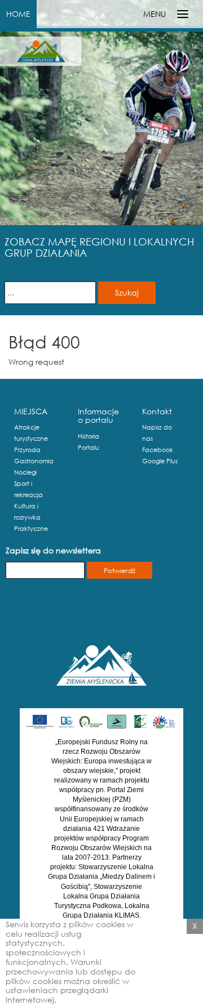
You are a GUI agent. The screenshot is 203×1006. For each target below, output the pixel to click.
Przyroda (27, 449)
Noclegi (25, 472)
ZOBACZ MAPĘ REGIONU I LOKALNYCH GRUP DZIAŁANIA (99, 247)
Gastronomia (34, 461)
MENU (154, 13)
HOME (18, 13)
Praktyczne (31, 528)
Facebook (157, 449)
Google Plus (160, 461)
